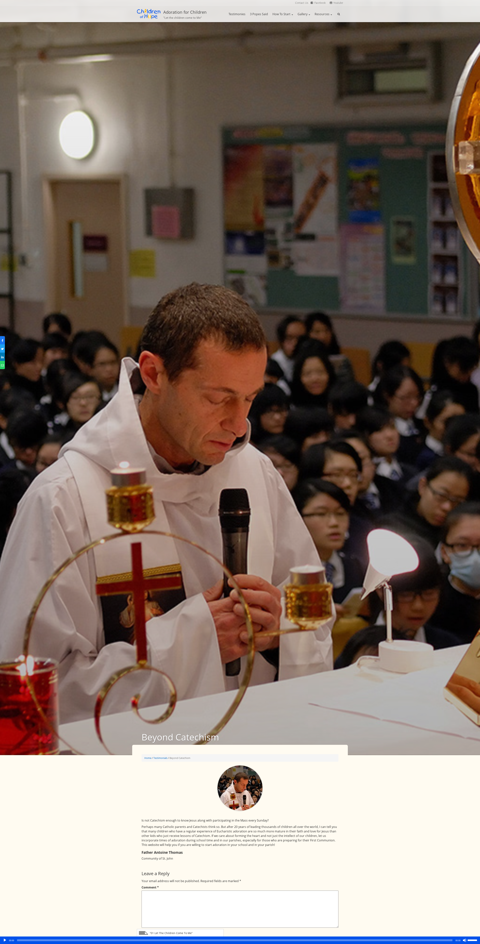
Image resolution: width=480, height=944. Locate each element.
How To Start (281, 14)
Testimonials (160, 758)
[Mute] (464, 940)
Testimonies (237, 14)
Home (147, 758)
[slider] (473, 939)
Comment (150, 887)
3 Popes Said (259, 14)
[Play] (5, 940)
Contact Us (301, 3)
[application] (240, 940)
